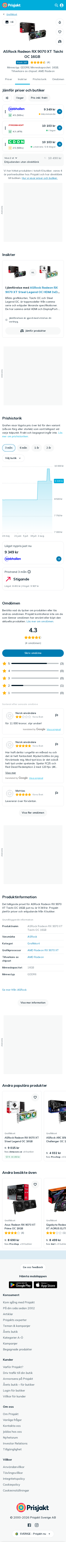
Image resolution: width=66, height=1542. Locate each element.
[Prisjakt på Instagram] (36, 1525)
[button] (9, 22)
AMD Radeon (35, 957)
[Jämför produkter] (60, 41)
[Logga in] (61, 5)
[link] (33, 299)
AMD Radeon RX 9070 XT (43, 950)
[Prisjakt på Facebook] (29, 1525)
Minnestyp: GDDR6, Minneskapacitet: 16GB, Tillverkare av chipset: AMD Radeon (33, 69)
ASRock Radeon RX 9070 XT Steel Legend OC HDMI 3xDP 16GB (32, 292)
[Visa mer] (5, 111)
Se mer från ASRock (14, 989)
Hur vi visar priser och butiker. (40, 178)
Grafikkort (11, 14)
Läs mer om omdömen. (40, 621)
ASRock (32, 936)
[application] (33, 501)
